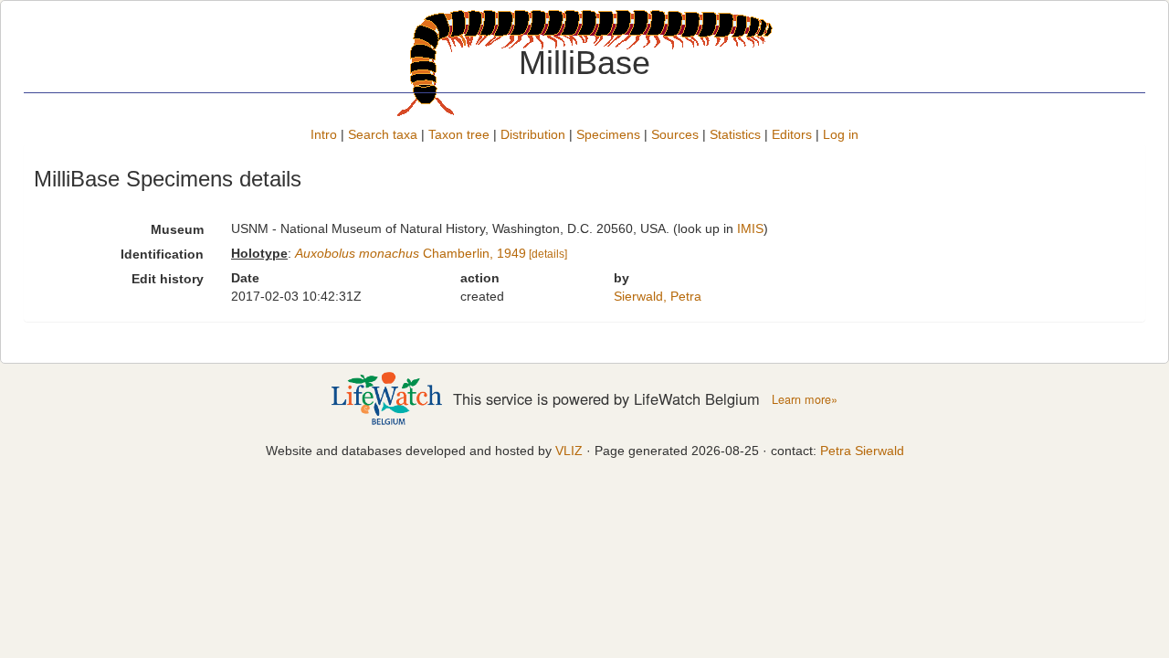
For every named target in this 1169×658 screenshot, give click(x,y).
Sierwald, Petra (657, 296)
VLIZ (569, 450)
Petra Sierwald (862, 450)
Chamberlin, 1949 (410, 253)
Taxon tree (459, 134)
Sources (675, 134)
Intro (324, 134)
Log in (840, 134)
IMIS (750, 228)
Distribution (532, 134)
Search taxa (382, 134)
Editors (792, 134)
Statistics (735, 134)
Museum (177, 229)
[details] (548, 254)
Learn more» (804, 399)
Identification (162, 254)
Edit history (168, 278)
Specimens (608, 134)
